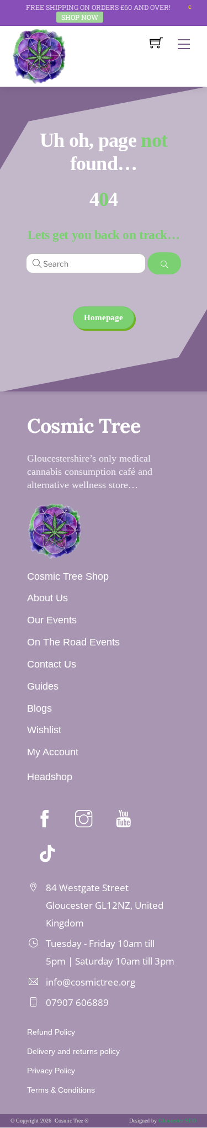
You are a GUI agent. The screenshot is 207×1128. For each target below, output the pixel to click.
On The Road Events (73, 642)
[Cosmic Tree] (39, 55)
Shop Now (79, 17)
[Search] (164, 263)
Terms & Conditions (61, 1089)
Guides (43, 686)
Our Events (52, 620)
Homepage (103, 317)
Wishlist (44, 729)
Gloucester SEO (177, 1121)
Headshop (49, 776)
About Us (47, 597)
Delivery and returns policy (73, 1051)
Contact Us (51, 664)
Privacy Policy (51, 1070)
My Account (52, 752)
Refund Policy (51, 1032)
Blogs (39, 708)
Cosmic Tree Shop (68, 576)
